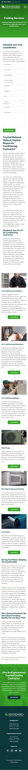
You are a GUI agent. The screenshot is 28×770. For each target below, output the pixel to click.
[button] (14, 317)
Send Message (9, 130)
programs (10, 587)
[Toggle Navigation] (25, 7)
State (6, 102)
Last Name (7, 69)
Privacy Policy (14, 762)
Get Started (14, 697)
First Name (7, 64)
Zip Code (7, 107)
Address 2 (7, 91)
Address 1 (7, 86)
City (5, 96)
